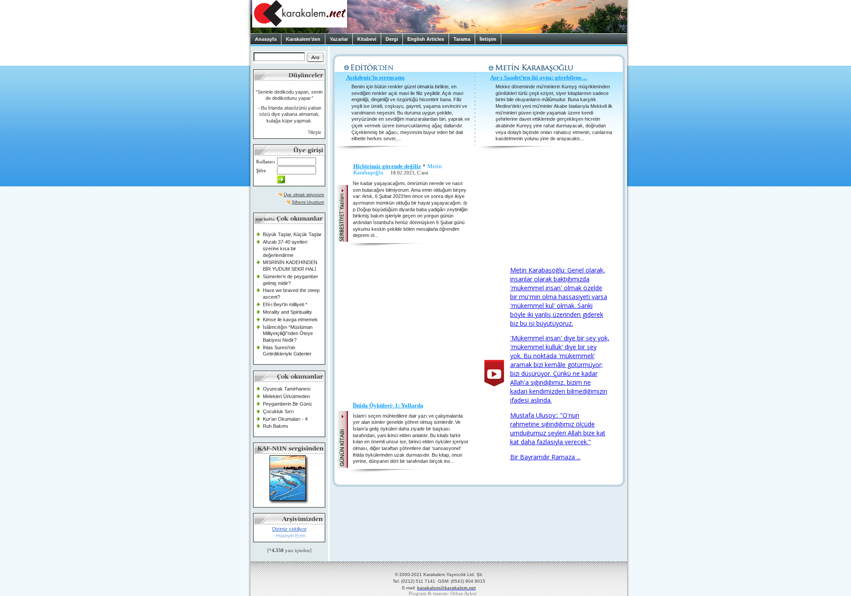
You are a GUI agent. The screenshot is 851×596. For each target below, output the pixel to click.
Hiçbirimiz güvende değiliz (387, 166)
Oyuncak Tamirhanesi (286, 388)
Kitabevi (366, 39)
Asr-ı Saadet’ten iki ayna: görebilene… (538, 77)
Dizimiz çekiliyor (289, 529)
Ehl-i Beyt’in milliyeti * (285, 304)
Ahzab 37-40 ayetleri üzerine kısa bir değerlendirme (285, 248)
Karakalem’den (303, 39)
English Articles (425, 39)
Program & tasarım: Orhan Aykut (442, 593)
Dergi (392, 39)
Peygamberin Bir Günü (287, 404)
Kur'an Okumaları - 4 (285, 419)
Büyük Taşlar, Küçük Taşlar (292, 234)
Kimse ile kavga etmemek (290, 319)
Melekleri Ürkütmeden (286, 396)
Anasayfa (266, 39)
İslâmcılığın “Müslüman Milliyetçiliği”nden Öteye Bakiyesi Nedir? (288, 333)
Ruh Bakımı (275, 426)
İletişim (488, 39)
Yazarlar (339, 39)
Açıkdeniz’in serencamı (375, 77)
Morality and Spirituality (287, 312)
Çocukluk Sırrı (278, 411)
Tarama (461, 39)
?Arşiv (314, 132)
